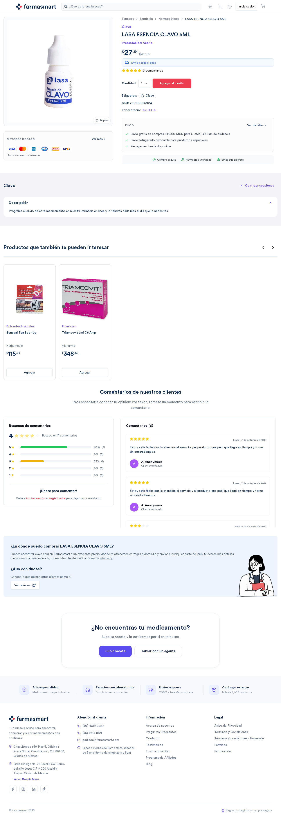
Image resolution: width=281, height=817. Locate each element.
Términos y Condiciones (231, 732)
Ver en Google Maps (26, 779)
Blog (149, 764)
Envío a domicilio (157, 751)
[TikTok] (44, 789)
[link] (205, 19)
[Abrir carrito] (263, 6)
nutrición (146, 18)
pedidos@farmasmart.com (101, 740)
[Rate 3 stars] (27, 436)
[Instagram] (23, 789)
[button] (210, 6)
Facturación (222, 751)
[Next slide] (273, 247)
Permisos (220, 745)
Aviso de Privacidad (228, 725)
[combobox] (144, 83)
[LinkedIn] (34, 789)
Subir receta (115, 651)
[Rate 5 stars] (37, 436)
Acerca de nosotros (160, 725)
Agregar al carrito (172, 83)
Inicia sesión (246, 6)
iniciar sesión (35, 498)
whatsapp (106, 558)
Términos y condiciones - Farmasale (239, 738)
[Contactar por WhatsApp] (229, 6)
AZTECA (149, 110)
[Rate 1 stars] (16, 436)
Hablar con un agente (158, 651)
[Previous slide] (263, 247)
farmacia (128, 18)
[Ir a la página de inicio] (36, 7)
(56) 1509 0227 (93, 725)
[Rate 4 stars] (32, 436)
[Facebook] (13, 789)
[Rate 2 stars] (21, 436)
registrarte (57, 498)
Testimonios (154, 745)
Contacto (153, 738)
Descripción (18, 203)
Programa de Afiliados (161, 757)
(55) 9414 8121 (92, 732)
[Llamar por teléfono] (220, 6)
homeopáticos (169, 18)
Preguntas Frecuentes (161, 732)
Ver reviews (22, 585)
